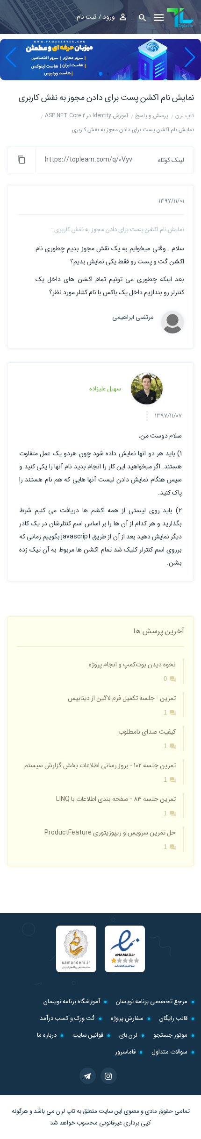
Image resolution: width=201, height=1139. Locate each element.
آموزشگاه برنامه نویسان (71, 1001)
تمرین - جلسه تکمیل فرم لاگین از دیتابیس (122, 698)
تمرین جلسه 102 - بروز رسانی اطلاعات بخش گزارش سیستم (100, 765)
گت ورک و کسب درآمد (67, 1018)
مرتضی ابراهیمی (133, 317)
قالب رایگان (173, 1018)
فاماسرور (125, 1052)
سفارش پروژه (127, 1018)
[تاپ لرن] (180, 17)
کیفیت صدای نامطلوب (147, 732)
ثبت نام (86, 16)
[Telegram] (87, 1076)
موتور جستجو (170, 1035)
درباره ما (47, 1035)
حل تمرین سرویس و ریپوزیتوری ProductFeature (110, 833)
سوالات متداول (169, 1052)
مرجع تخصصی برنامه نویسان (151, 1001)
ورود (109, 16)
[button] (139, 17)
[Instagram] (108, 1076)
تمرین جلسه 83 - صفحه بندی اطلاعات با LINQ (116, 799)
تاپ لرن (65, 1111)
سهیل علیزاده (105, 389)
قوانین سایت (87, 1035)
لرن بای (128, 1035)
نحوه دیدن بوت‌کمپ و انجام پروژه (132, 664)
